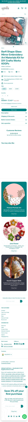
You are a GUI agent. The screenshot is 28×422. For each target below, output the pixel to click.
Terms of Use (4, 333)
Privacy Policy (4, 329)
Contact (3, 310)
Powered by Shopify (5, 363)
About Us (3, 325)
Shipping (9, 103)
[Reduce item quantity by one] (2, 95)
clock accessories (18, 381)
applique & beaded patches (13, 379)
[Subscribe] (22, 406)
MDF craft (23, 379)
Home (2, 48)
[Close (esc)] (26, 387)
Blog (2, 316)
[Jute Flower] (14, 230)
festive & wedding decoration (12, 376)
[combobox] (14, 14)
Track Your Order (5, 312)
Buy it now (14, 110)
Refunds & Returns (5, 331)
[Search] (25, 14)
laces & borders (16, 377)
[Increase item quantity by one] (7, 95)
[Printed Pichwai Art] (14, 194)
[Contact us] (24, 416)
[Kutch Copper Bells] (14, 267)
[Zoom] (25, 42)
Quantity (3, 93)
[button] (4, 69)
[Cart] (22, 8)
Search (3, 334)
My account (4, 319)
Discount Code (4, 318)
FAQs (2, 327)
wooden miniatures (6, 381)
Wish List (3, 314)
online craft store (16, 374)
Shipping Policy (4, 336)
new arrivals (8, 374)
